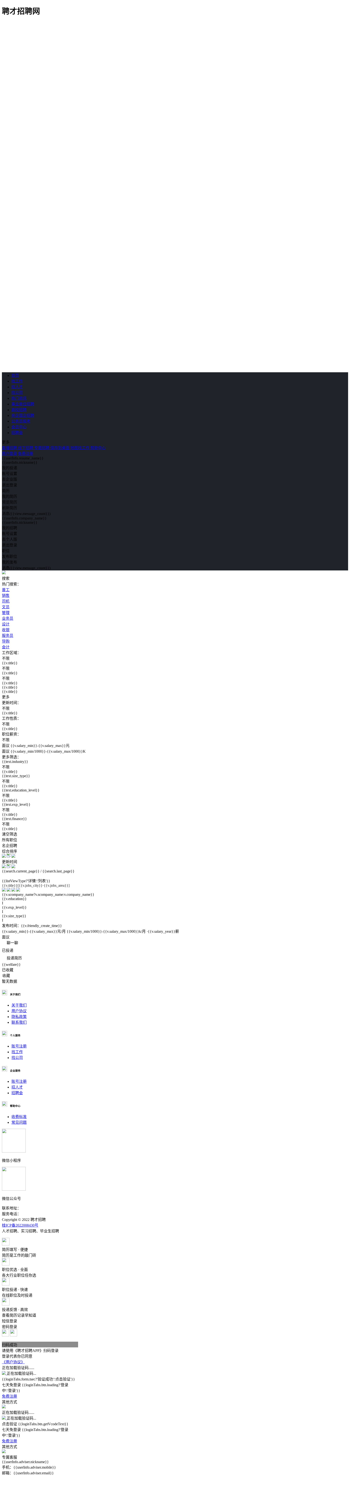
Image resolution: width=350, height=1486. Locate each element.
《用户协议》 (13, 1362)
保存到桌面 (60, 448)
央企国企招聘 (22, 415)
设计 (6, 624)
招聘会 (17, 433)
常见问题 (19, 1122)
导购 (6, 641)
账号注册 (19, 1046)
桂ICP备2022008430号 (20, 1225)
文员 (6, 607)
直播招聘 (10, 448)
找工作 (17, 381)
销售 (6, 596)
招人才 (17, 387)
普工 (6, 590)
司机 (6, 601)
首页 (15, 375)
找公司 (17, 393)
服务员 (7, 636)
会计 (6, 647)
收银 (6, 630)
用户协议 (19, 1011)
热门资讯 (19, 398)
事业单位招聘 (22, 404)
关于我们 (19, 1005)
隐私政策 (19, 1017)
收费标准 (19, 1117)
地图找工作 (80, 448)
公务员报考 (20, 421)
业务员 (7, 618)
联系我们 (19, 1022)
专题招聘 (42, 448)
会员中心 (19, 427)
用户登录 (9, 454)
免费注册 (25, 454)
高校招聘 (19, 410)
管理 (6, 613)
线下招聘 (26, 448)
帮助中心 (98, 448)
